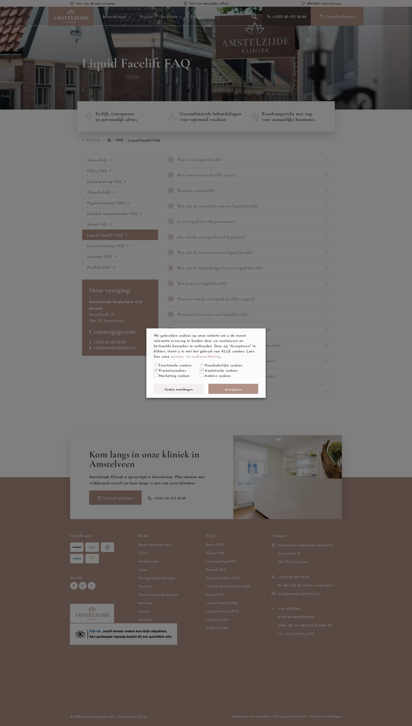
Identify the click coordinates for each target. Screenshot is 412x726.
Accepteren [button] (233, 388)
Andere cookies (218, 375)
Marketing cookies (174, 375)
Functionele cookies (175, 364)
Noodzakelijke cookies (223, 364)
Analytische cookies (221, 369)
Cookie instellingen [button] (179, 388)
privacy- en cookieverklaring (196, 355)
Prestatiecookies (172, 369)
